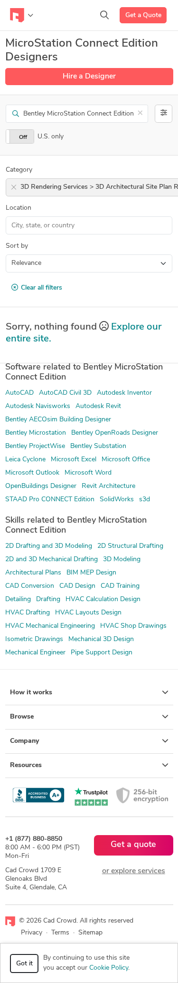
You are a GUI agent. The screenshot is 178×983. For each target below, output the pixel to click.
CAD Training (120, 586)
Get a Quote (143, 15)
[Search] (104, 15)
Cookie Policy (108, 968)
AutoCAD (19, 393)
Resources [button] (26, 765)
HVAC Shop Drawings (133, 626)
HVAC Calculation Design (103, 599)
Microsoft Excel (73, 459)
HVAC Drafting (27, 612)
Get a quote (133, 845)
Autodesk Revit (98, 406)
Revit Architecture (108, 486)
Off (23, 137)
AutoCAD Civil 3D (65, 393)
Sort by (17, 246)
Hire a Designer (89, 76)
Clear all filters (41, 288)
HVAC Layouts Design (88, 612)
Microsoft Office (126, 459)
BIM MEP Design (91, 572)
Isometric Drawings (34, 639)
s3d (144, 499)
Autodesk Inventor (124, 393)
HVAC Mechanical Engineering (50, 626)
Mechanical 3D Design (101, 639)
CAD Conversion (29, 586)
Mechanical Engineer (35, 652)
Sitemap (90, 932)
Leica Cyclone (25, 459)
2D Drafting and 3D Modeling (48, 546)
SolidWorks (117, 499)
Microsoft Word (88, 473)
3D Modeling (122, 559)
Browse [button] (22, 716)
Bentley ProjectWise (35, 446)
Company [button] (24, 741)
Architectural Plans (33, 572)
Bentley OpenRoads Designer (114, 433)
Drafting (48, 599)
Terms (60, 932)
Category (19, 170)
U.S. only (50, 136)
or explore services (133, 871)
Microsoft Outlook (32, 473)
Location (18, 208)
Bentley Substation (98, 446)
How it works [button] (31, 692)
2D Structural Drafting (130, 546)
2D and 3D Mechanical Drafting (51, 559)
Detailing (18, 599)
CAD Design (77, 586)
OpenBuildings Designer (40, 486)
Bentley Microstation (35, 433)
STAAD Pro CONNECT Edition (49, 499)
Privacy (31, 932)
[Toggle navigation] (21, 15)
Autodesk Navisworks (37, 406)
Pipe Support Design (101, 652)
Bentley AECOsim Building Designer (58, 419)
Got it (24, 963)
